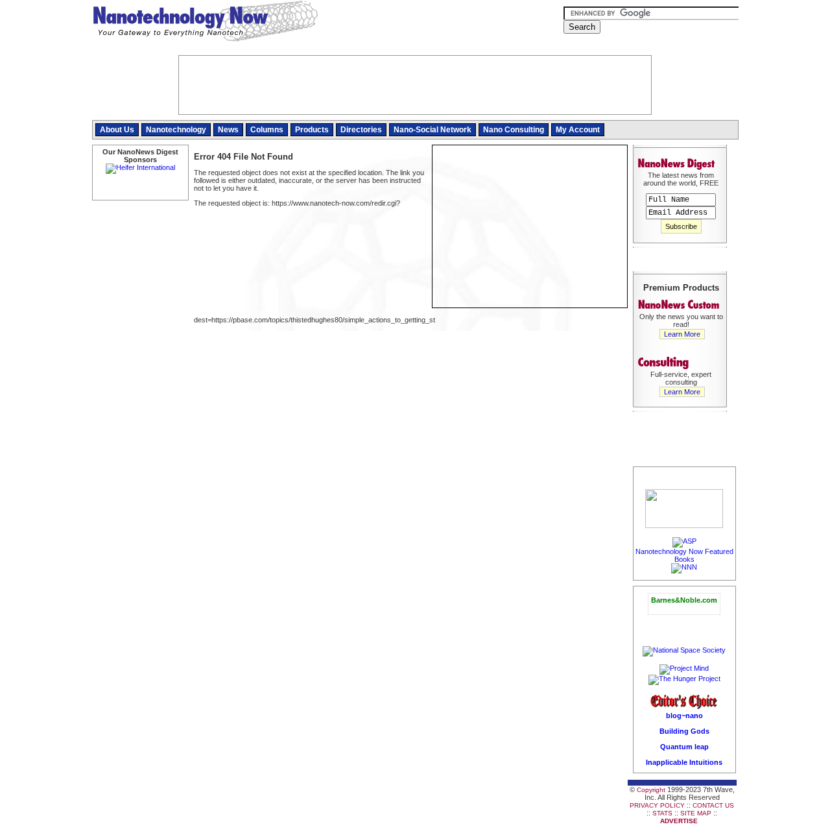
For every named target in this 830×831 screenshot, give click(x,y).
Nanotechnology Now (205, 22)
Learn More (682, 334)
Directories (361, 129)
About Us (117, 129)
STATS (662, 813)
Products (312, 129)
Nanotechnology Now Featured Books (684, 555)
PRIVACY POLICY (657, 805)
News (228, 129)
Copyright (651, 789)
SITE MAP (695, 813)
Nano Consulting (513, 129)
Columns (266, 129)
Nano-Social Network (432, 129)
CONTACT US (713, 805)
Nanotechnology (176, 129)
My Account (578, 129)
